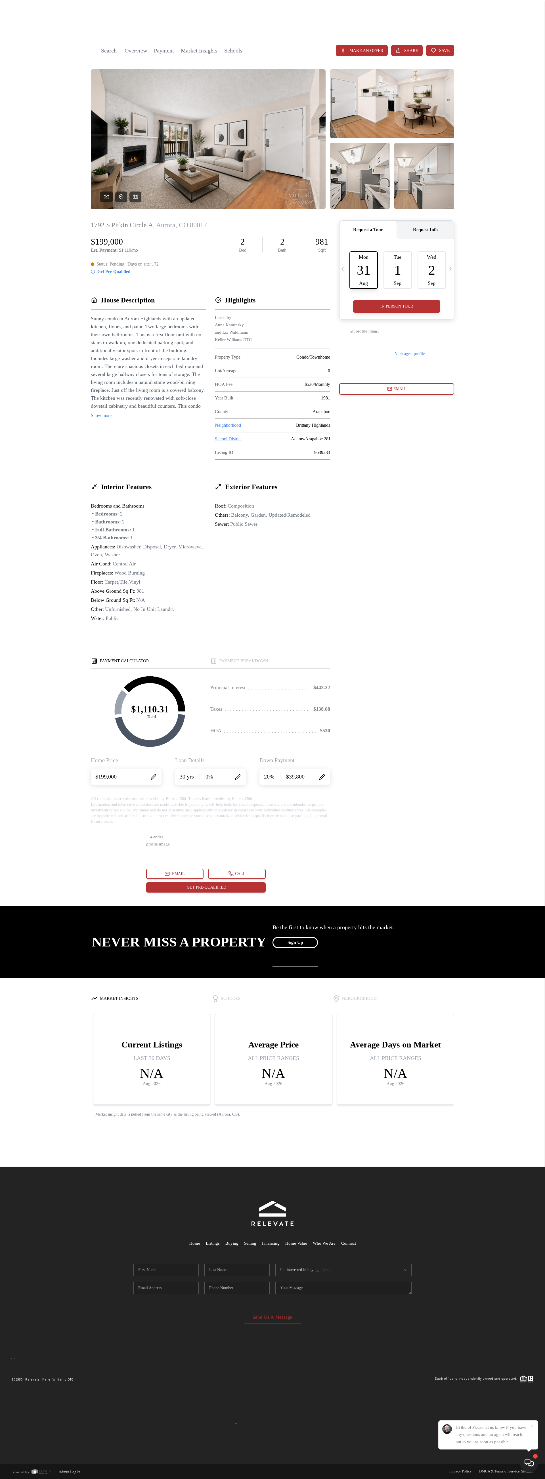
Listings (213, 1243)
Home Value (296, 1243)
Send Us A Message (273, 1317)
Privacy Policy (460, 1471)
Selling (250, 1243)
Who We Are (324, 1243)
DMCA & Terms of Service (499, 1471)
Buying (231, 1243)
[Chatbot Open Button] (529, 1463)
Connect (348, 1243)
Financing (271, 1243)
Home (194, 1243)
